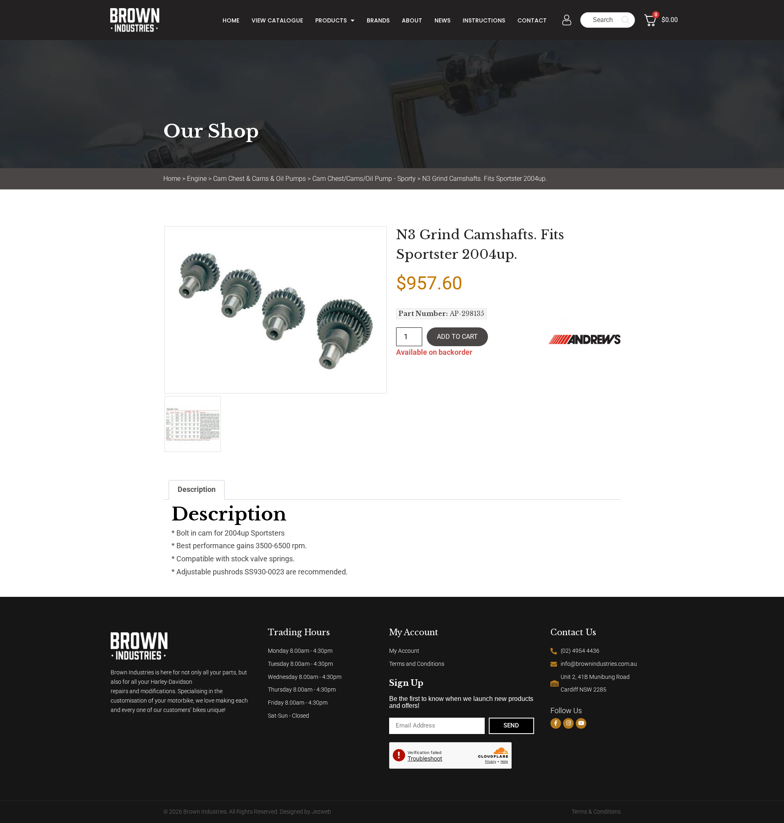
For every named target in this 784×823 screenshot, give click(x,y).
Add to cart (457, 336)
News (442, 20)
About (412, 20)
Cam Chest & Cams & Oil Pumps (259, 178)
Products (331, 20)
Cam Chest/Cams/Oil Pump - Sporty (364, 178)
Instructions (484, 20)
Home (231, 20)
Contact (532, 20)
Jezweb (321, 811)
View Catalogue (277, 20)
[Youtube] (581, 723)
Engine (197, 178)
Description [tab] (197, 489)
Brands (378, 20)
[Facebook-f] (555, 723)
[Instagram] (568, 723)
